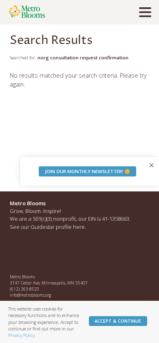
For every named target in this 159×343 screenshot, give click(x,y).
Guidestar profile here (58, 226)
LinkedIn (51, 253)
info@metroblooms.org (30, 295)
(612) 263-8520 (24, 289)
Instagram (33, 253)
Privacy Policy (21, 335)
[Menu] (147, 13)
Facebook (16, 253)
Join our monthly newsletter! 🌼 (87, 171)
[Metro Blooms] (55, 12)
